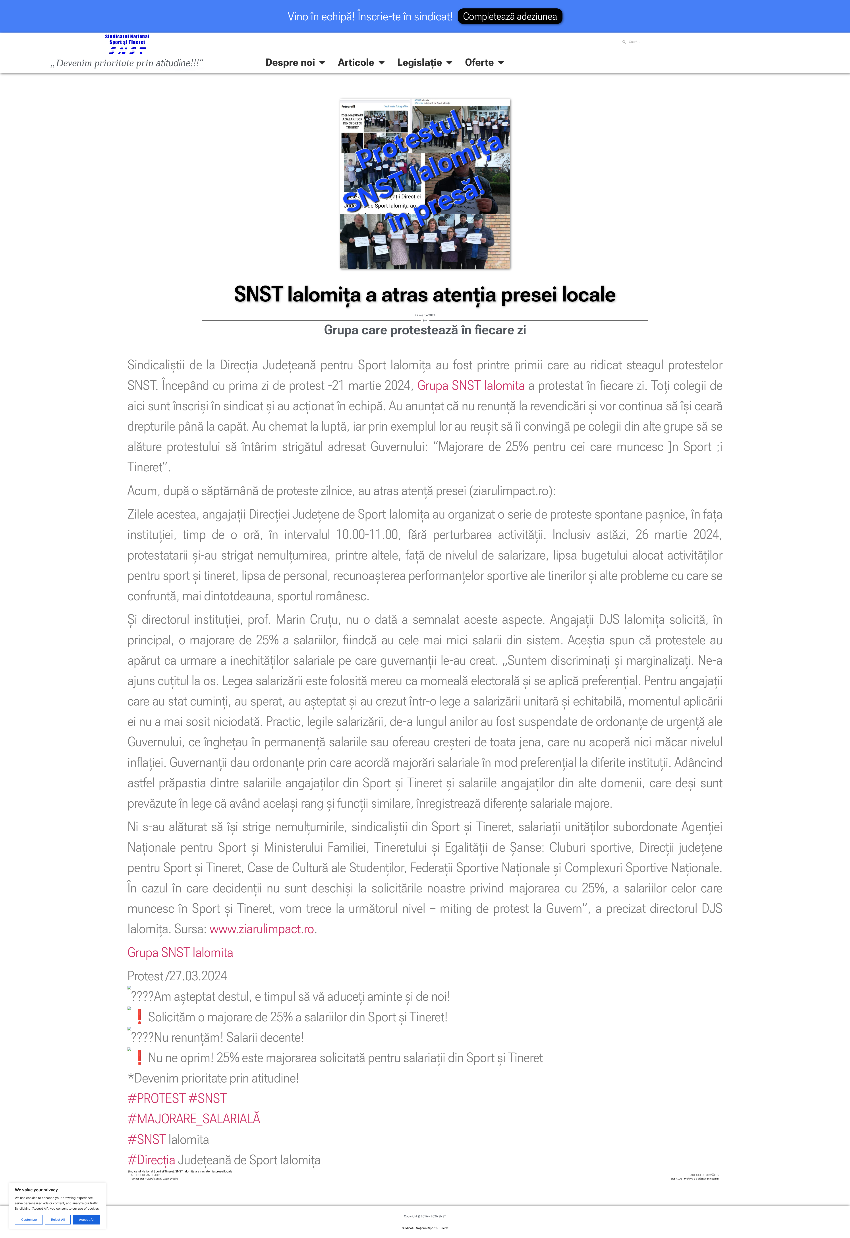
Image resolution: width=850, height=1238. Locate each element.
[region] (57, 1206)
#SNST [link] (207, 1098)
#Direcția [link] (151, 1160)
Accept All (86, 1219)
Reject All (58, 1219)
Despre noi (290, 62)
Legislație (419, 62)
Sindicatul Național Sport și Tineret (425, 1228)
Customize (29, 1219)
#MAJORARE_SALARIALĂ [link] (194, 1119)
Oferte (479, 62)
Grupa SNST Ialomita (471, 385)
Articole (356, 62)
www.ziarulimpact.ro (262, 929)
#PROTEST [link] (156, 1098)
